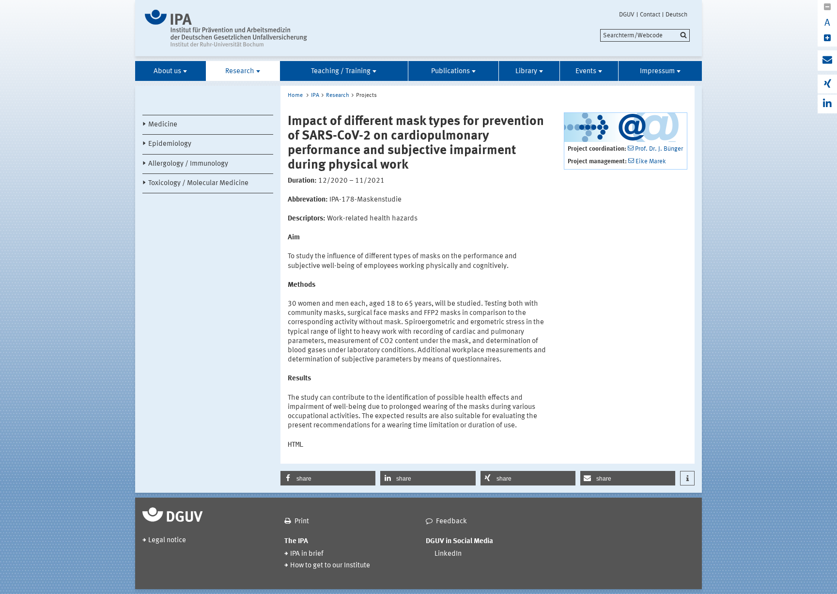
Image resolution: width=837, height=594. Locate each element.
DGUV (627, 14)
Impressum (657, 71)
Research (239, 71)
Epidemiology (169, 144)
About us (167, 71)
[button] (327, 478)
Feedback (451, 521)
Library (526, 71)
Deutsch (676, 14)
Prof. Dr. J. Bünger (659, 149)
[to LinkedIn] (827, 103)
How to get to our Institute (330, 565)
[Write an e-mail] (827, 60)
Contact (650, 14)
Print (301, 521)
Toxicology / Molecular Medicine (198, 183)
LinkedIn (448, 554)
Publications (450, 71)
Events (585, 71)
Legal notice (167, 540)
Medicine (162, 124)
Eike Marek (651, 161)
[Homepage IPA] (226, 28)
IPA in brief (307, 554)
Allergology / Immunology (188, 164)
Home (295, 95)
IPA (315, 95)
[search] (645, 35)
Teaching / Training (341, 71)
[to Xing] (827, 84)
